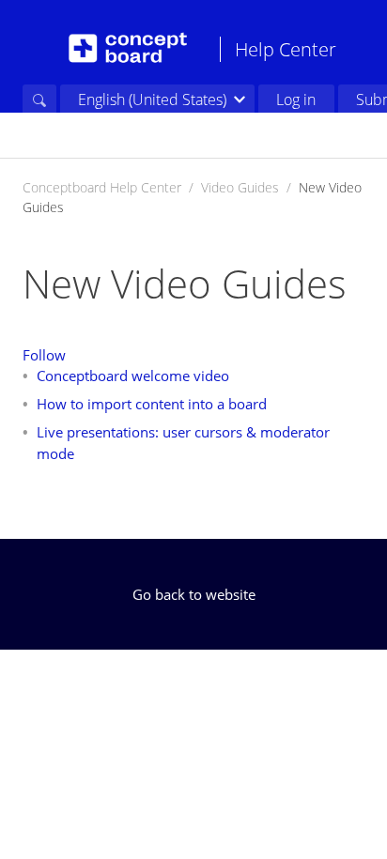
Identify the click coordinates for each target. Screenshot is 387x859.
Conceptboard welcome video (133, 375)
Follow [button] (44, 354)
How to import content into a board (152, 403)
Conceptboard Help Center (102, 187)
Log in (296, 99)
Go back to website (193, 594)
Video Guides (240, 187)
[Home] (127, 48)
